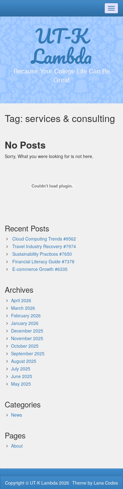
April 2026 (21, 300)
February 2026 (26, 315)
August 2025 (23, 361)
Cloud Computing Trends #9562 (44, 238)
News (16, 415)
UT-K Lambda (61, 46)
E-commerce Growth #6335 (39, 269)
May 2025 (21, 384)
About (17, 446)
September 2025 (27, 353)
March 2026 (23, 308)
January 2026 (24, 323)
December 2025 (27, 330)
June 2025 (21, 376)
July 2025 (20, 368)
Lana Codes (106, 483)
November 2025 (27, 338)
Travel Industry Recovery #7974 (44, 246)
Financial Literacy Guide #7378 (43, 261)
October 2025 (24, 346)
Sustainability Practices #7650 (42, 254)
